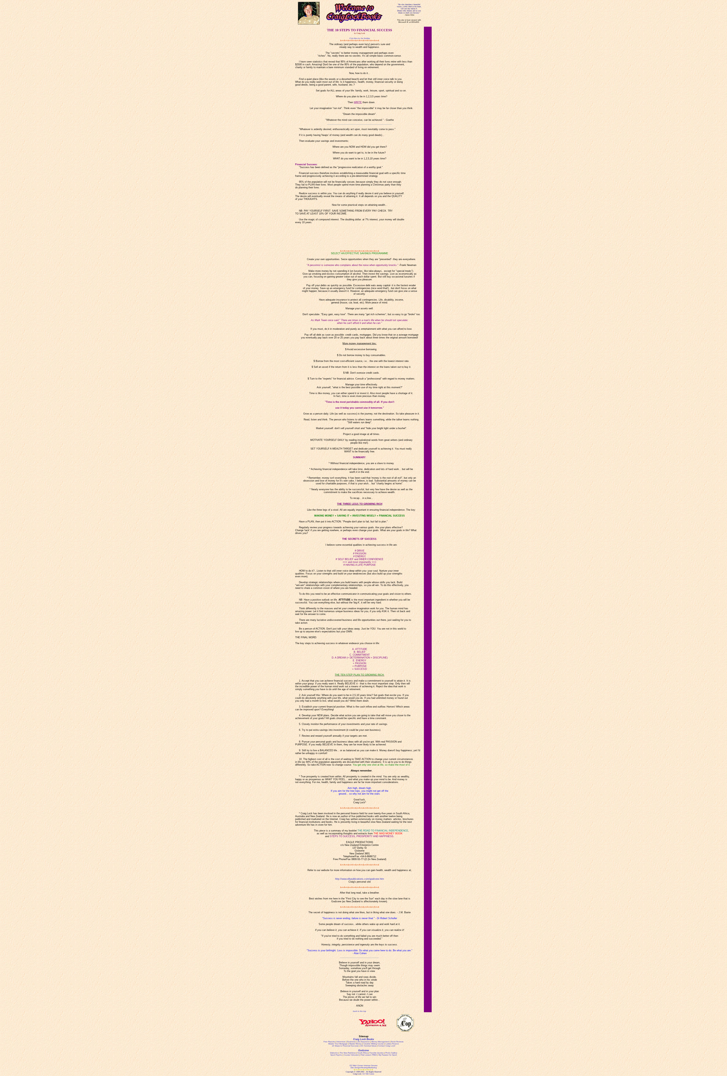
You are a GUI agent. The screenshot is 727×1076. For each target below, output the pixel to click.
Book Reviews (397, 1042)
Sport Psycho (336, 1055)
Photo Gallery (391, 1053)
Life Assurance (363, 1042)
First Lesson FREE (369, 1055)
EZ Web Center (368, 1074)
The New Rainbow (348, 1053)
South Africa (362, 1053)
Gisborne (334, 1053)
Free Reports (329, 1042)
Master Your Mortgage (338, 1044)
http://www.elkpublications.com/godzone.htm (359, 878)
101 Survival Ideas (368, 1046)
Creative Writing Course (373, 1044)
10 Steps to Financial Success (345, 1046)
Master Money (355, 1044)
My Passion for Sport (388, 1055)
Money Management (380, 1042)
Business (351, 1042)
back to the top (359, 1011)
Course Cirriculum (351, 1055)
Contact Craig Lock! (386, 1046)
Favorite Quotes (377, 1053)
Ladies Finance (392, 1044)
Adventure (341, 1042)
